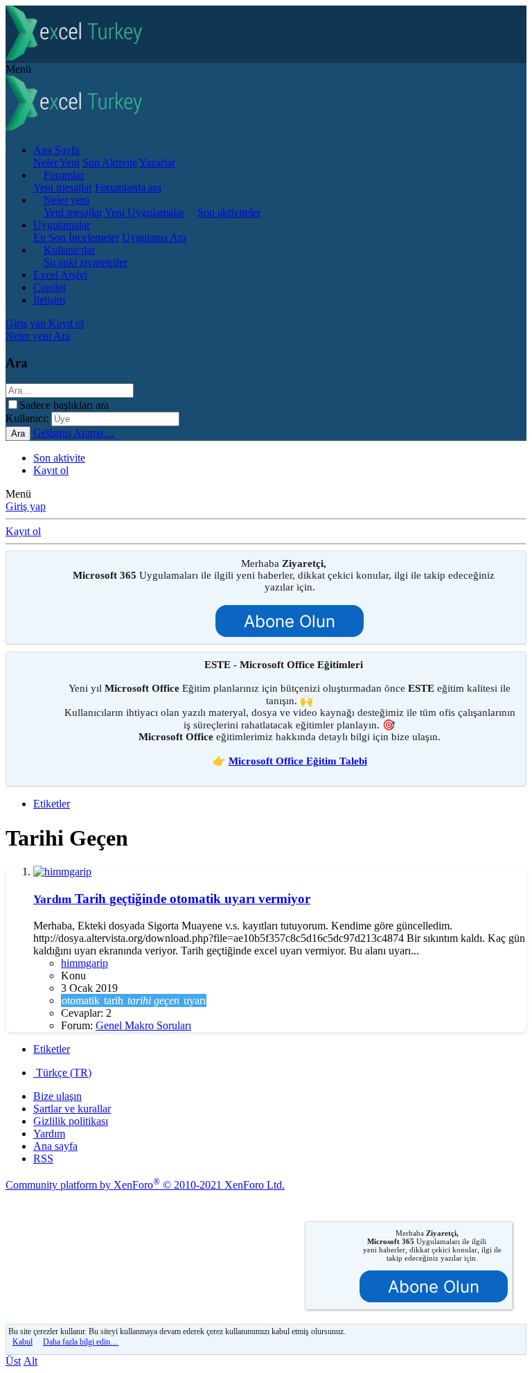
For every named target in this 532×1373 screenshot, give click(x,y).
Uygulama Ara (154, 237)
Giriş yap (26, 506)
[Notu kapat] (513, 565)
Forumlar (64, 175)
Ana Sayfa (56, 150)
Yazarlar (157, 162)
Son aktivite (59, 458)
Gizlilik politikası (70, 1121)
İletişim (49, 300)
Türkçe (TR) (62, 1072)
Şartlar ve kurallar (72, 1108)
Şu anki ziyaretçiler (85, 262)
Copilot (49, 287)
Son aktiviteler (228, 212)
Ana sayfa (55, 1146)
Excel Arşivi (60, 275)
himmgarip (84, 963)
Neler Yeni (56, 162)
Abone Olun (289, 621)
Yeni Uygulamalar (144, 212)
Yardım (49, 1133)
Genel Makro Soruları (143, 1025)
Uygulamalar (61, 225)
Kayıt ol (51, 470)
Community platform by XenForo (145, 1185)
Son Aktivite (109, 162)
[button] (18, 69)
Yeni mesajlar (62, 187)
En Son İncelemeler (76, 237)
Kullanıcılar (69, 250)
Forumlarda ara (128, 187)
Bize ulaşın (57, 1096)
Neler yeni (66, 200)
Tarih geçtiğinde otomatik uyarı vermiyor (171, 898)
